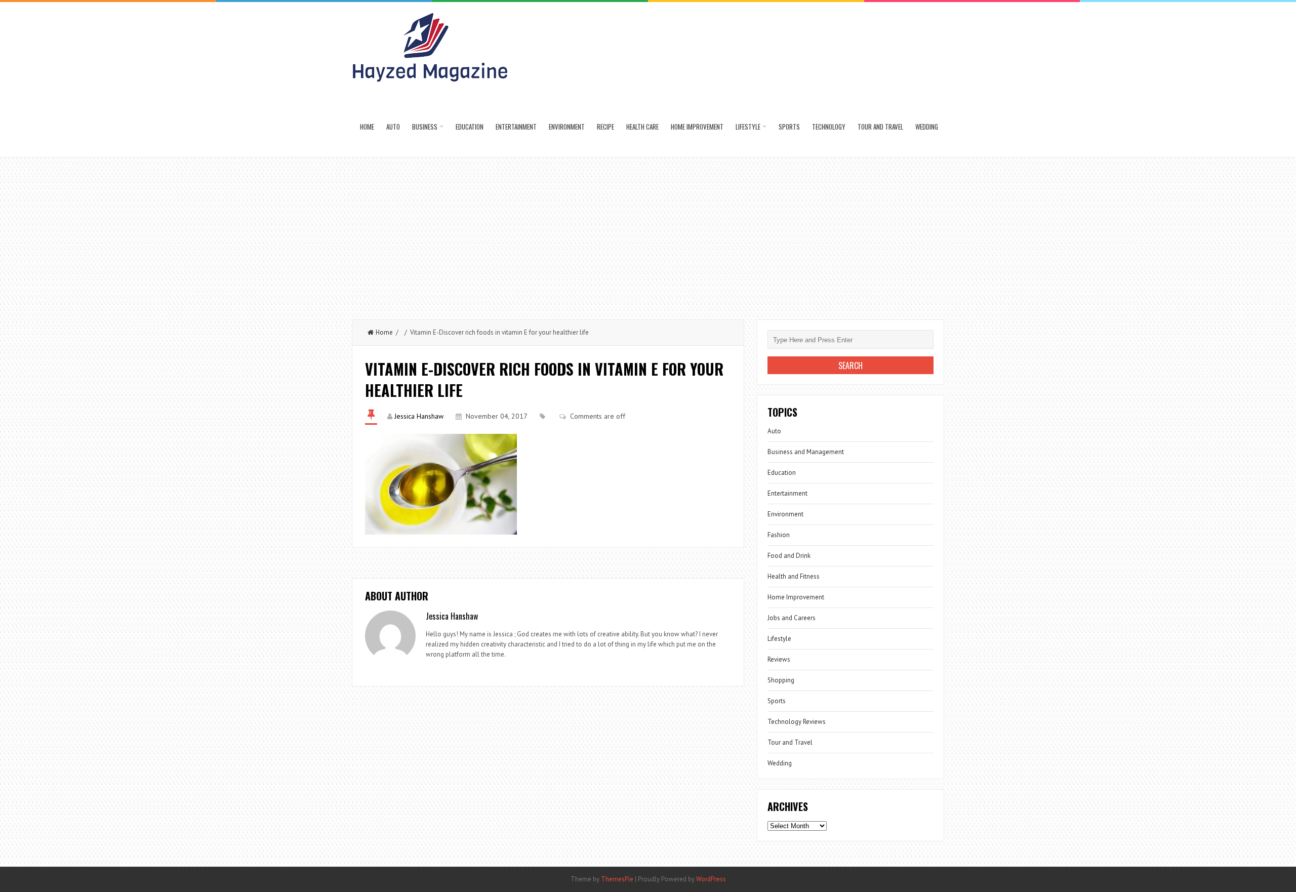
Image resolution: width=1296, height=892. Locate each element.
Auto (393, 126)
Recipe (605, 126)
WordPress (711, 879)
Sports (789, 126)
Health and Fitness (793, 576)
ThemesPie (617, 879)
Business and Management (805, 452)
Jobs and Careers (791, 618)
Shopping (780, 680)
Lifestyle (748, 126)
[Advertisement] (648, 233)
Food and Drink (789, 555)
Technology (828, 126)
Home (367, 126)
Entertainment (516, 126)
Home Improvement (697, 126)
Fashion (778, 535)
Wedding (926, 126)
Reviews (778, 659)
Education (469, 126)
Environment (567, 126)
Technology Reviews (796, 721)
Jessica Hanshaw (418, 416)
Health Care (642, 126)
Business (424, 126)
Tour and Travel (880, 126)
